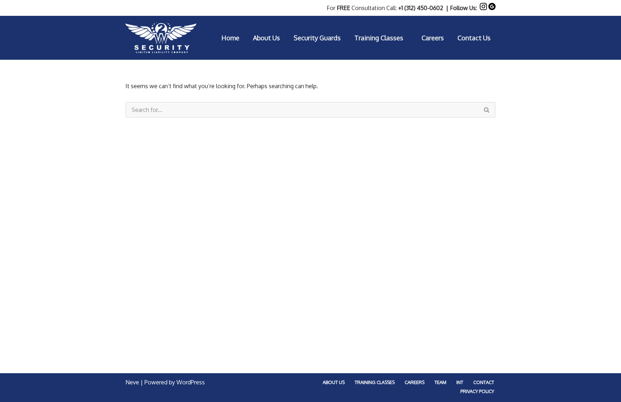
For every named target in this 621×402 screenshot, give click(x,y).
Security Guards (317, 38)
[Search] (487, 110)
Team (440, 382)
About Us (266, 38)
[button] (410, 37)
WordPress (190, 382)
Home (230, 38)
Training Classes (375, 382)
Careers (433, 38)
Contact (483, 382)
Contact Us (474, 38)
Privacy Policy (477, 391)
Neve (132, 382)
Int (459, 382)
